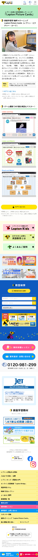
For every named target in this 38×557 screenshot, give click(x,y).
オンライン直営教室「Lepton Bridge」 (14, 483)
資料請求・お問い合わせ (9, 510)
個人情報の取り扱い (7, 522)
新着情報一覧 (5, 499)
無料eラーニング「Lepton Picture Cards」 (15, 518)
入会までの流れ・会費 (8, 476)
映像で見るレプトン (7, 491)
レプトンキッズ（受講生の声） (11, 480)
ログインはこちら (9, 91)
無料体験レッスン (7, 506)
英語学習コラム (6, 487)
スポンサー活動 (6, 514)
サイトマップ (24, 522)
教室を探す (4, 503)
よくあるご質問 (6, 495)
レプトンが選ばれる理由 (9, 472)
